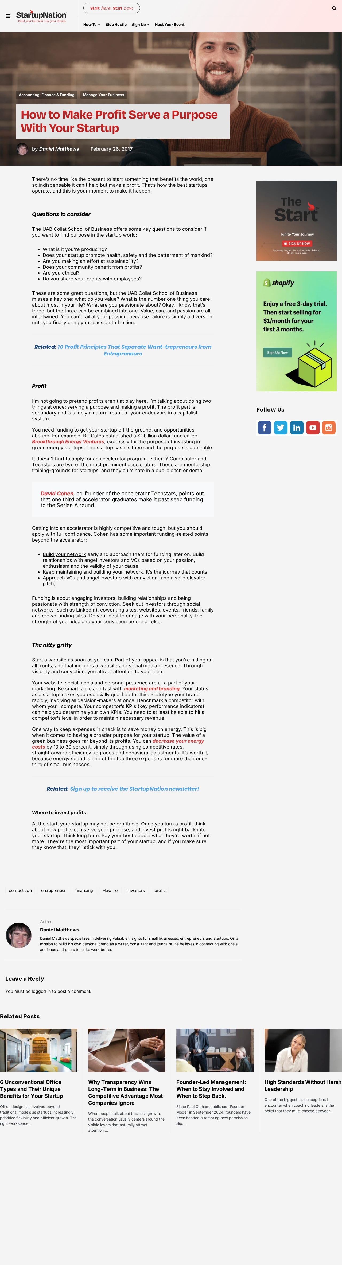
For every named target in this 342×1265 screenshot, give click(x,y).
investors (136, 890)
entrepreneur (53, 890)
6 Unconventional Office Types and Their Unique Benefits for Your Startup (31, 1089)
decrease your (170, 741)
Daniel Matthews (59, 930)
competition (20, 890)
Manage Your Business (103, 94)
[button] (8, 16)
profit (159, 890)
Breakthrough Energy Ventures (68, 441)
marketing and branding (152, 688)
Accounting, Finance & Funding (47, 94)
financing (84, 890)
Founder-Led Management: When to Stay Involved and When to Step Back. (211, 1089)
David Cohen (57, 493)
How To (110, 890)
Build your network (64, 554)
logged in (41, 991)
